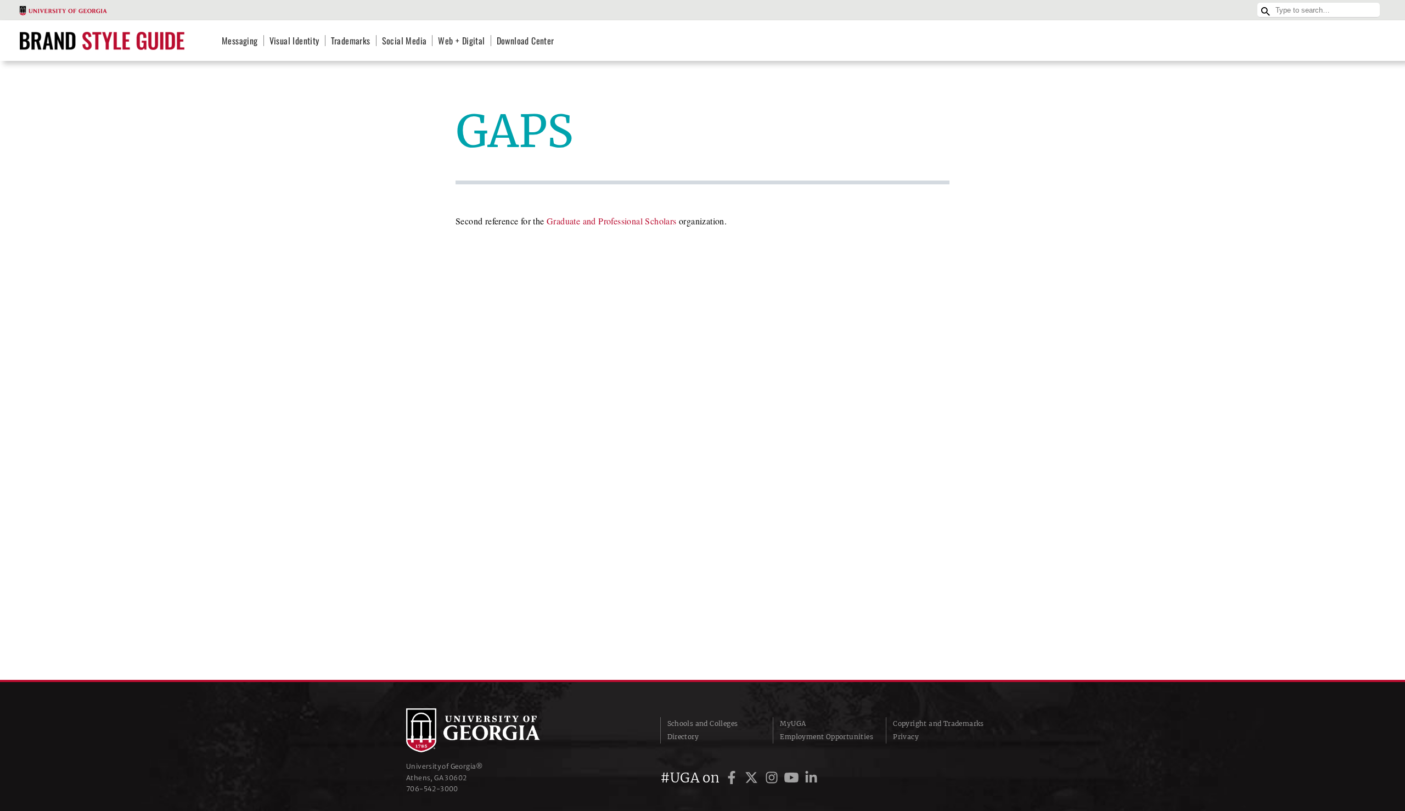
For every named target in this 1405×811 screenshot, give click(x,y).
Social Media (404, 40)
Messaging (240, 40)
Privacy (906, 737)
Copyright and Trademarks (938, 723)
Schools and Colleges (702, 723)
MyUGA (793, 723)
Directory (683, 737)
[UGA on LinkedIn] (811, 777)
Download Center (525, 40)
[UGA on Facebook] (733, 777)
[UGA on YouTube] (793, 777)
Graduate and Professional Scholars (612, 221)
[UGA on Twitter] (753, 777)
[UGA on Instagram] (773, 777)
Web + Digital (461, 40)
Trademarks (350, 40)
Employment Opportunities (826, 737)
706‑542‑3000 (432, 789)
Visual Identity (294, 40)
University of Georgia (488, 730)
